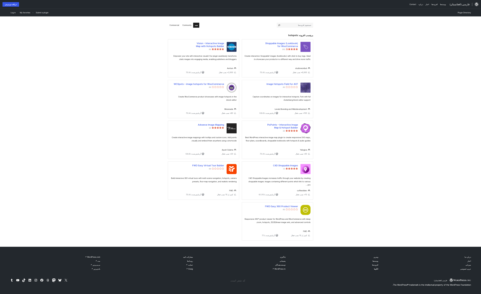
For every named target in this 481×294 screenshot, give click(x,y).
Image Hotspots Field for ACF (282, 84)
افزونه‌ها (375, 265)
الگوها (376, 269)
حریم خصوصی (465, 269)
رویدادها (190, 261)
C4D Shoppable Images (285, 165)
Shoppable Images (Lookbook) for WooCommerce (281, 44)
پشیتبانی (283, 261)
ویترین (376, 257)
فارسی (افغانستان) (440, 280)
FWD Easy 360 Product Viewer (281, 206)
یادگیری (283, 257)
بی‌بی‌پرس (95, 265)
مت (97, 261)
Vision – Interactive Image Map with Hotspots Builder (210, 44)
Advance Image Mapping (211, 124)
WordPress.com (92, 257)
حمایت (189, 265)
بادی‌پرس (95, 269)
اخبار (469, 261)
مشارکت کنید (188, 257)
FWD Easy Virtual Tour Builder (208, 165)
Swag (189, 269)
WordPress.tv (279, 269)
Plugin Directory (464, 13)
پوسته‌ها (375, 261)
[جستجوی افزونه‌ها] (279, 25)
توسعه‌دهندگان (280, 265)
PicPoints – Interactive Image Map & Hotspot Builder (282, 126)
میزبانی (468, 265)
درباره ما (468, 257)
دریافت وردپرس (11, 4)
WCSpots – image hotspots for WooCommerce (199, 84)
